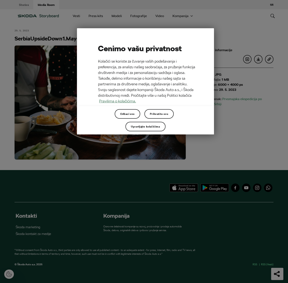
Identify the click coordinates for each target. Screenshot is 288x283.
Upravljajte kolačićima (145, 126)
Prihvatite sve (159, 113)
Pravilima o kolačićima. (117, 101)
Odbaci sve (127, 113)
